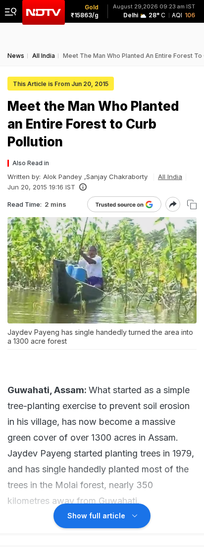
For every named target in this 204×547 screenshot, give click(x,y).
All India (170, 177)
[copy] (192, 204)
